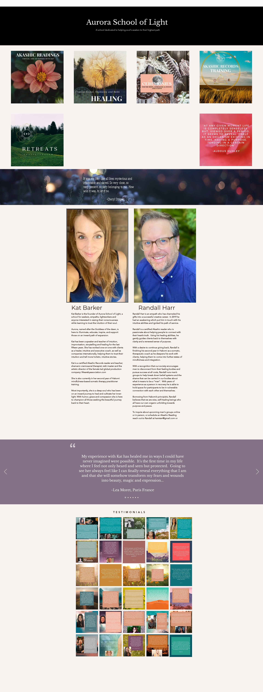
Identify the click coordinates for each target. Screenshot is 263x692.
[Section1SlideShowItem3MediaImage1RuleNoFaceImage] (130, 497)
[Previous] (5, 472)
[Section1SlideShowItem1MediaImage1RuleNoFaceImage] (125, 497)
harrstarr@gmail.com (165, 418)
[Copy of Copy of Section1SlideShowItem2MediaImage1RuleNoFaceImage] (135, 497)
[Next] (257, 472)
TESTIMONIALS (129, 512)
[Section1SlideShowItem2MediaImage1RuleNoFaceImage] (127, 497)
